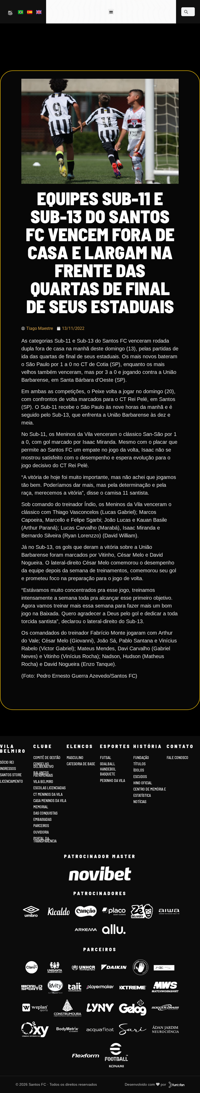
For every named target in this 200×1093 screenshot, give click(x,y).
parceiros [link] (41, 825)
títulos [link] (139, 764)
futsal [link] (105, 757)
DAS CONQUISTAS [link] (45, 813)
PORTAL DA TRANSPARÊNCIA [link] (45, 839)
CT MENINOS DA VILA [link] (48, 794)
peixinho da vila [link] (112, 780)
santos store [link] (11, 775)
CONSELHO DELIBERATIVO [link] (43, 765)
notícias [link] (139, 801)
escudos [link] (140, 776)
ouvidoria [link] (41, 832)
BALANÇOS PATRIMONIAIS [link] (43, 774)
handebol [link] (108, 769)
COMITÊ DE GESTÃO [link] (46, 757)
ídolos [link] (138, 770)
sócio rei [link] (7, 762)
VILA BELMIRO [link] (43, 781)
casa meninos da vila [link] (49, 800)
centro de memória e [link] (149, 789)
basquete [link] (107, 774)
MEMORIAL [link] (40, 807)
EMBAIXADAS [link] (42, 819)
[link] (10, 12)
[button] (111, 12)
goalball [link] (107, 764)
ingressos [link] (8, 768)
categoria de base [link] (81, 764)
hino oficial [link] (142, 783)
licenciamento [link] (11, 781)
